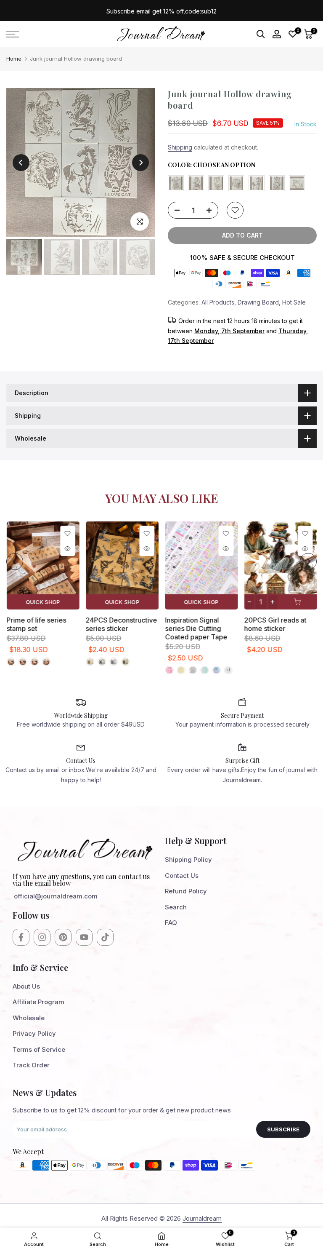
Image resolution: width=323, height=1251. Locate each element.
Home (13, 58)
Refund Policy (186, 891)
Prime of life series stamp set (36, 624)
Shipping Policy (188, 859)
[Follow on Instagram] (42, 937)
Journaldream (202, 1218)
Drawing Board (258, 302)
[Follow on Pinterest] (63, 937)
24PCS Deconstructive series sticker (121, 624)
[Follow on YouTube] (84, 937)
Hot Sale (294, 302)
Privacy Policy (34, 1033)
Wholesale (29, 1018)
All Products (217, 302)
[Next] (140, 162)
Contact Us (182, 875)
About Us (26, 986)
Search (176, 907)
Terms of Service (39, 1049)
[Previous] (21, 162)
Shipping (180, 147)
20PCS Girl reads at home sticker (275, 624)
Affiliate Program (38, 1002)
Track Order (31, 1065)
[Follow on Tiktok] (105, 937)
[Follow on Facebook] (21, 937)
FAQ (171, 923)
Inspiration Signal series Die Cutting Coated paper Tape (196, 628)
